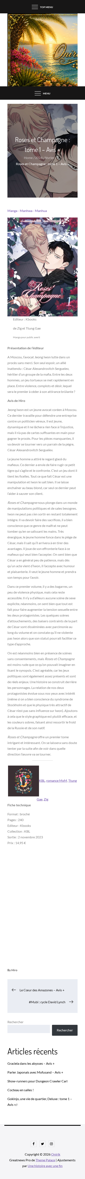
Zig (46, 799)
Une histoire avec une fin (45, 1166)
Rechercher (15, 1022)
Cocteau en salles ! (20, 1090)
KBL (42, 780)
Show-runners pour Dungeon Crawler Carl (37, 1081)
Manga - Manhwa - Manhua (27, 211)
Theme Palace (45, 1160)
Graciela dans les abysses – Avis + (30, 1063)
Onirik (55, 1154)
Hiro (14, 970)
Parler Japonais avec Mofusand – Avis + (35, 1072)
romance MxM (56, 780)
